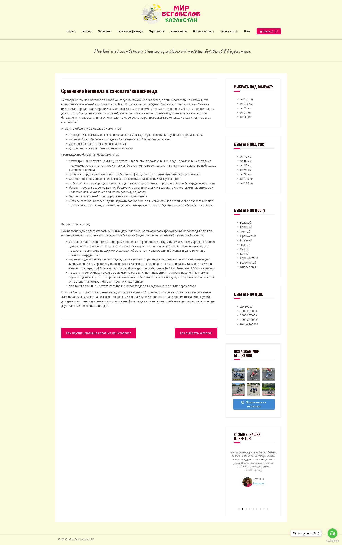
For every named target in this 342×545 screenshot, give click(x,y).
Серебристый (249, 258)
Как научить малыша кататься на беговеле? (98, 333)
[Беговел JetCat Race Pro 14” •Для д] (238, 374)
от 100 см (246, 179)
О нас (247, 31)
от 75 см (246, 156)
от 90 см (246, 170)
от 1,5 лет (247, 103)
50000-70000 (248, 315)
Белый (244, 253)
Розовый (246, 240)
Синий (244, 249)
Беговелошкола (178, 31)
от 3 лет (245, 112)
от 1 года (246, 99)
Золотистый (248, 262)
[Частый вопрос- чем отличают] (253, 389)
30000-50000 (248, 311)
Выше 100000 (249, 324)
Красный (246, 227)
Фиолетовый (248, 267)
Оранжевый (248, 236)
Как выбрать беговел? (196, 333)
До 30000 (246, 306)
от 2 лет (245, 108)
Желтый (245, 231)
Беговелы (87, 31)
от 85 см (246, 165)
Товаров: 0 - (270, 31)
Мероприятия (156, 31)
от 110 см (246, 183)
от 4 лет (245, 117)
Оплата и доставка (203, 31)
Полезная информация (130, 31)
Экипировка (105, 31)
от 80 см (246, 161)
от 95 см (246, 174)
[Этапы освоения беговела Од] (268, 389)
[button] (239, 509)
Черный (245, 245)
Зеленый (246, 222)
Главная (71, 31)
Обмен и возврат (229, 31)
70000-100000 (249, 320)
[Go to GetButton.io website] (332, 541)
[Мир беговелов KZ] (171, 13)
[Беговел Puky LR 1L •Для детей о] (253, 374)
